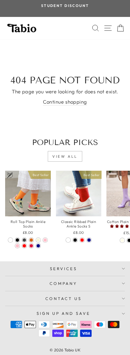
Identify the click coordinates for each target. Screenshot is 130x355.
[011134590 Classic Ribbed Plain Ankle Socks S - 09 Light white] (68, 240)
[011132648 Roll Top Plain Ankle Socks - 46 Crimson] (31, 246)
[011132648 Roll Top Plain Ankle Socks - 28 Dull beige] (38, 240)
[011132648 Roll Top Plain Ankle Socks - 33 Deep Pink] (45, 240)
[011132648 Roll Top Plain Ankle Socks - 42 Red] (24, 246)
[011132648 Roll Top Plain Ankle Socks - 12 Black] (17, 240)
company (64, 283)
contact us (63, 298)
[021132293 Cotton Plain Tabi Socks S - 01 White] (122, 240)
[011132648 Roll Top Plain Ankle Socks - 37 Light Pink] (17, 246)
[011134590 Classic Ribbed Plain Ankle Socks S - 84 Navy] (89, 240)
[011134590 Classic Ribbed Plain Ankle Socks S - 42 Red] (82, 240)
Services (63, 268)
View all (65, 156)
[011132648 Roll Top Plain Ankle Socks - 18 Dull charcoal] (24, 240)
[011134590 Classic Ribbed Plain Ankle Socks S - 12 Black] (75, 240)
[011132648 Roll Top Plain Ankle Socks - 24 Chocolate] (31, 240)
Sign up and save (64, 313)
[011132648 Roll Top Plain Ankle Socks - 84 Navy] (38, 246)
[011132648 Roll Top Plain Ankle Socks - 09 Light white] (10, 240)
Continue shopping (65, 101)
